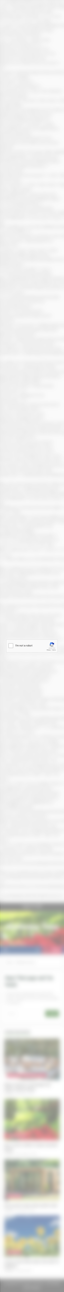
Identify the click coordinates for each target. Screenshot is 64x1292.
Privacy (49, 650)
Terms (54, 650)
